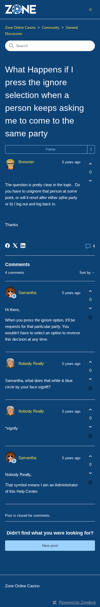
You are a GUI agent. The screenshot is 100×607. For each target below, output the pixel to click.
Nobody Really (31, 363)
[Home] (20, 9)
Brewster (26, 162)
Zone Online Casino (20, 28)
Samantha (27, 292)
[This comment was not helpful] (90, 308)
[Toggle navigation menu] (90, 9)
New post (50, 545)
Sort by (85, 273)
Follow (50, 149)
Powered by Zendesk (77, 602)
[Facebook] (7, 245)
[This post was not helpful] (90, 180)
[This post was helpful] (90, 163)
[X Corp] (15, 245)
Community (50, 28)
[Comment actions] (90, 317)
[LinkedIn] (23, 245)
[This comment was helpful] (90, 291)
